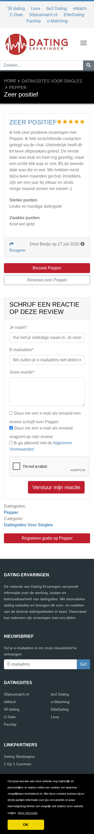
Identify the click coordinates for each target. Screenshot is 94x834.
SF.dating (16, 8)
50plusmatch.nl (43, 14)
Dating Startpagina (19, 756)
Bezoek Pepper (47, 268)
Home (10, 81)
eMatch (80, 8)
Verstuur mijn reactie (56, 487)
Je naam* (18, 327)
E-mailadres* (21, 350)
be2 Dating (56, 8)
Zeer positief (33, 122)
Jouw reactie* (21, 372)
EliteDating (74, 14)
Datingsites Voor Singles (52, 81)
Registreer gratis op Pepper (47, 538)
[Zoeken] (88, 65)
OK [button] (25, 825)
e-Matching (57, 21)
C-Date (16, 14)
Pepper (18, 87)
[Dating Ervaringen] (36, 44)
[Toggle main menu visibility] (83, 42)
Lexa (35, 8)
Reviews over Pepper (47, 280)
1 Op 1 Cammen (17, 764)
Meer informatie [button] (28, 812)
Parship (33, 21)
